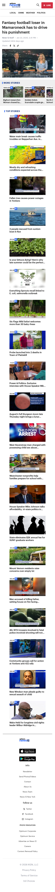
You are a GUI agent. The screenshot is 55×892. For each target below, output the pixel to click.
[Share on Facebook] (10, 46)
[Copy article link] (18, 46)
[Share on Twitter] (14, 46)
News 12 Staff (8, 38)
